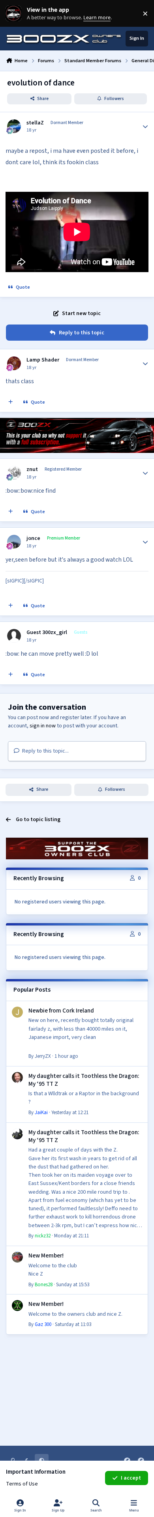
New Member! (46, 1255)
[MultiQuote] (10, 402)
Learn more (15, 13)
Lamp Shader (42, 359)
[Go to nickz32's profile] (17, 1133)
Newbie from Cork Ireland (61, 1010)
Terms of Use (22, 1484)
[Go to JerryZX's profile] (17, 1012)
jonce (33, 538)
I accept (131, 1478)
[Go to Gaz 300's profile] (17, 1305)
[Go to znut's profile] (14, 473)
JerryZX (43, 1056)
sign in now (43, 726)
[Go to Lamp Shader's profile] (14, 363)
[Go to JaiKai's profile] (17, 1077)
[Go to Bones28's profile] (17, 1257)
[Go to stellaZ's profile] (14, 126)
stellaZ (35, 122)
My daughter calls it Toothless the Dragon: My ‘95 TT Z (83, 1080)
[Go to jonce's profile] (14, 542)
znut (32, 469)
